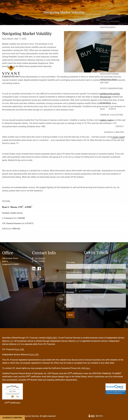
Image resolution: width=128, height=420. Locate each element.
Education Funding (109, 74)
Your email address (83, 272)
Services (104, 45)
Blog (102, 109)
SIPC (55, 338)
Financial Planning (109, 56)
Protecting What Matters (108, 81)
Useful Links (106, 120)
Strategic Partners (110, 21)
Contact (119, 126)
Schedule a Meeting (114, 132)
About (103, 10)
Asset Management (110, 50)
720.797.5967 (39, 258)
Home (121, 4)
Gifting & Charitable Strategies (110, 95)
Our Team (104, 16)
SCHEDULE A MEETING (12, 418)
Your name (79, 262)
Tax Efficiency (107, 68)
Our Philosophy (108, 27)
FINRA (49, 338)
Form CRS (19, 349)
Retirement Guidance (110, 62)
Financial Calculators (111, 115)
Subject (78, 282)
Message (79, 292)
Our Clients (106, 39)
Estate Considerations (111, 88)
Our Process (106, 33)
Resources (105, 103)
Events (112, 109)
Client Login (118, 138)
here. (87, 368)
